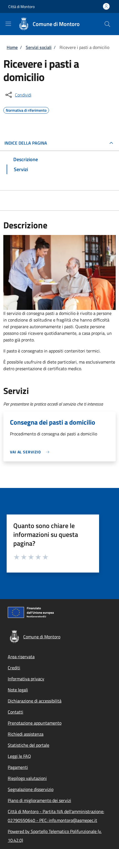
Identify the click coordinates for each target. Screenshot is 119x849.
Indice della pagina (25, 143)
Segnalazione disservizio (30, 789)
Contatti (15, 712)
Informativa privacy (26, 678)
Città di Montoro (21, 6)
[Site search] (107, 24)
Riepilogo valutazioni (27, 778)
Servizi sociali (38, 47)
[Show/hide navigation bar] (8, 23)
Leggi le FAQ (19, 756)
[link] (31, 452)
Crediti (14, 667)
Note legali (18, 689)
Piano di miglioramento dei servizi (39, 800)
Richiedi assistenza (25, 734)
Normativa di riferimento (26, 109)
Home (12, 47)
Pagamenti (18, 767)
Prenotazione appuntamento (34, 723)
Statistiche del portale (28, 745)
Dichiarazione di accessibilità (34, 701)
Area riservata (21, 656)
